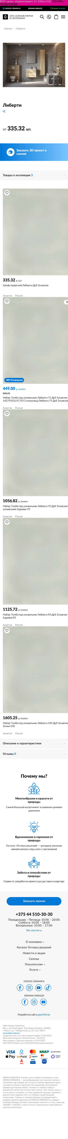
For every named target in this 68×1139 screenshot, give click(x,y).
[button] (7, 192)
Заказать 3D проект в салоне (31, 152)
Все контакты (34, 930)
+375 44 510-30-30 (34, 914)
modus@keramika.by (11, 1033)
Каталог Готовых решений (34, 947)
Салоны (34, 958)
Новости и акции (34, 953)
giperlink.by (44, 1015)
